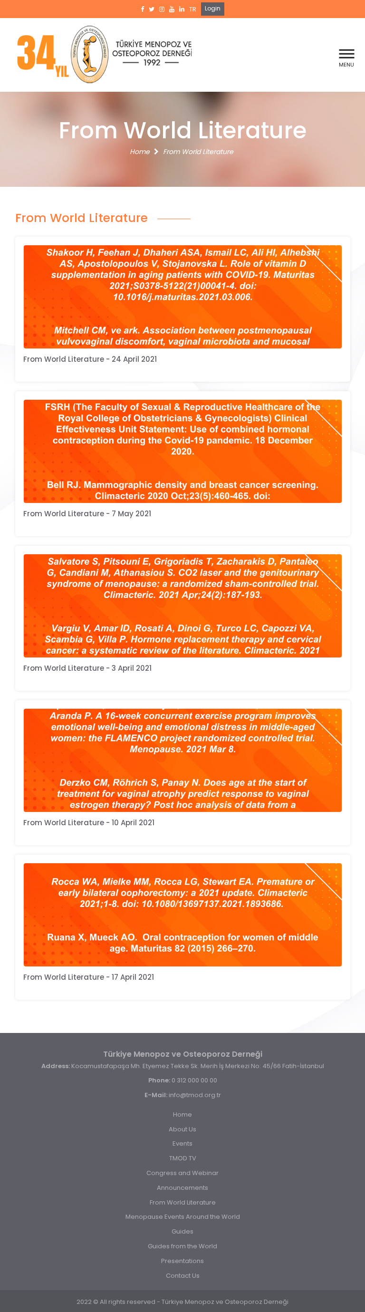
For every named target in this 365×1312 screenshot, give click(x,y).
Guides (182, 1231)
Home (140, 151)
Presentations (182, 1260)
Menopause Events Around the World (182, 1216)
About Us (182, 1129)
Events (182, 1143)
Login (213, 8)
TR (192, 9)
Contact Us (183, 1275)
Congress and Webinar (182, 1172)
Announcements (182, 1187)
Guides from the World (182, 1246)
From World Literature (198, 151)
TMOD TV (182, 1158)
